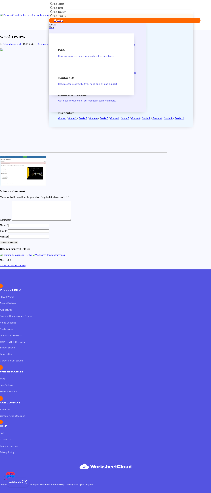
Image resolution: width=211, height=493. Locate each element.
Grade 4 (93, 118)
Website (4, 236)
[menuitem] (124, 4)
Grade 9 (146, 118)
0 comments (43, 44)
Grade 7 (125, 118)
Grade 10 (157, 118)
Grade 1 (62, 118)
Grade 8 (135, 118)
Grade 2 (72, 118)
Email (4, 231)
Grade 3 (83, 118)
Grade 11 (168, 118)
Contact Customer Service (12, 265)
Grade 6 (114, 118)
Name (4, 225)
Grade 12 (179, 118)
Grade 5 (104, 118)
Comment (5, 219)
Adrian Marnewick (12, 44)
